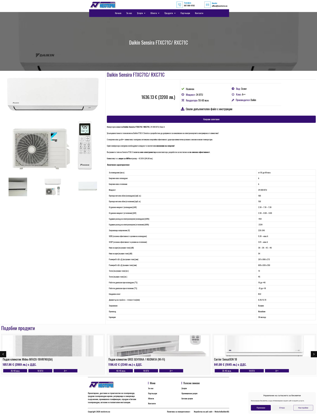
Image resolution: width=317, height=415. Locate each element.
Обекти (153, 13)
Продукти (168, 13)
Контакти (199, 13)
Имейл (214, 3)
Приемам (261, 408)
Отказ (282, 408)
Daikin (253, 100)
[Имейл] (207, 5)
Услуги (140, 13)
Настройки (303, 408)
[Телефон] (180, 5)
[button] (211, 119)
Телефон (187, 2)
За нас (129, 13)
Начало (118, 13)
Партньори (185, 13)
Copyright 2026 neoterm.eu (99, 411)
